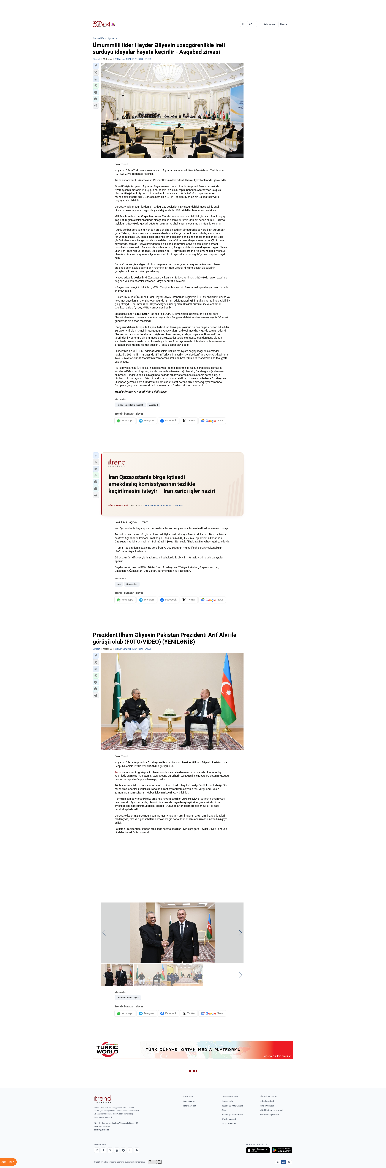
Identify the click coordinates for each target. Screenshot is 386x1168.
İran (119, 584)
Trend (118, 772)
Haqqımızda (227, 1101)
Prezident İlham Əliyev (128, 997)
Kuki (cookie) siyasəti (269, 1114)
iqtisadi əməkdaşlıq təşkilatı (130, 405)
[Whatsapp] (97, 1150)
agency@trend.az (101, 1130)
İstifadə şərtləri (267, 1101)
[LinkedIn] (130, 1150)
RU (289, 1162)
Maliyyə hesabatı (229, 1123)
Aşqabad (153, 405)
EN (278, 1162)
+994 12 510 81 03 (102, 1126)
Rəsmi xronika (189, 1106)
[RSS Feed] (136, 1150)
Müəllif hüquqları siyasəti (271, 1110)
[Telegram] (123, 1150)
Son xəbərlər (189, 1101)
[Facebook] (103, 1150)
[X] (110, 1150)
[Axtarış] (243, 24)
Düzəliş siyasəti (228, 1119)
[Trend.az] (104, 24)
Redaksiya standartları (232, 1114)
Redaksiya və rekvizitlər (232, 1106)
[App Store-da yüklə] (258, 1150)
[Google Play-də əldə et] (282, 1150)
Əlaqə (224, 1110)
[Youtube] (116, 1150)
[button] (96, 66)
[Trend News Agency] (102, 1099)
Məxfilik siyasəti (267, 1106)
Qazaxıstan (131, 584)
